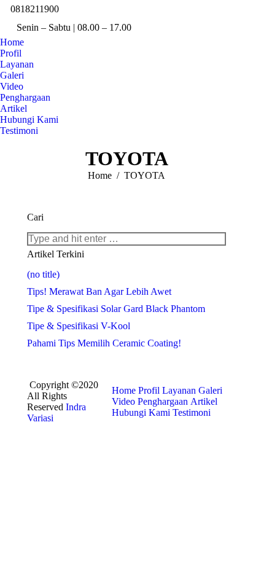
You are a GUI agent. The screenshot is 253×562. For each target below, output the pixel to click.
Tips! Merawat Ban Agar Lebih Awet (99, 291)
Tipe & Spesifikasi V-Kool (78, 326)
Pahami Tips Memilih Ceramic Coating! (104, 343)
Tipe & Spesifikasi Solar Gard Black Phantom (116, 308)
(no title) (43, 274)
